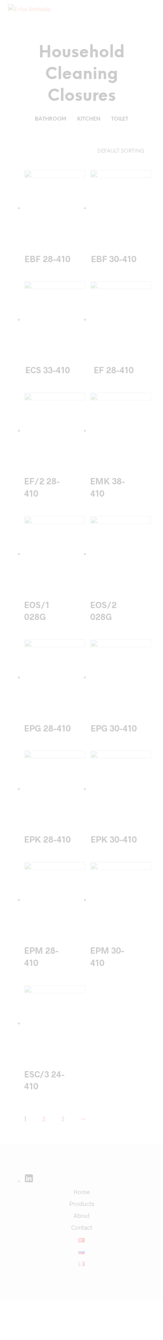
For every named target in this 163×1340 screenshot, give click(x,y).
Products (81, 1203)
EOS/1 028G (36, 610)
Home (82, 1191)
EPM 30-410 (107, 956)
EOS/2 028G (103, 610)
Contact (81, 1227)
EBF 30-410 (113, 258)
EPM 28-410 (41, 956)
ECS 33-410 (47, 370)
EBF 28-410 (47, 258)
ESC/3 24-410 (44, 1080)
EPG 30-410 (114, 728)
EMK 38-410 (107, 487)
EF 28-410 (114, 370)
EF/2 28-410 (42, 487)
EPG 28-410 (47, 728)
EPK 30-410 (114, 839)
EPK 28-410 (47, 839)
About (82, 1215)
